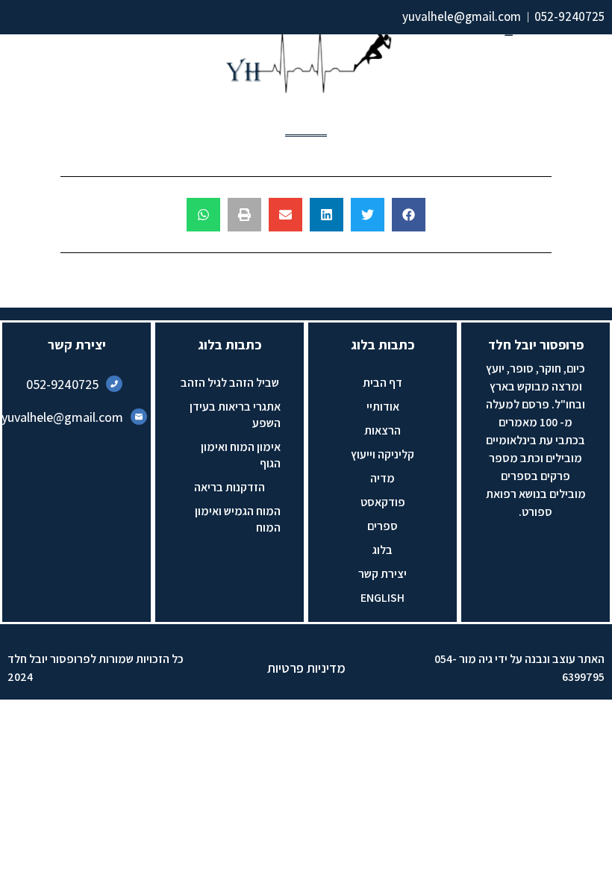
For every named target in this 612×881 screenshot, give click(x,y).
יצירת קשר (382, 574)
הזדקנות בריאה (229, 487)
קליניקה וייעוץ (382, 454)
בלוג (382, 550)
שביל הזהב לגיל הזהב (230, 382)
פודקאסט (382, 502)
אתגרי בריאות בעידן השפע (235, 415)
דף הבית (382, 382)
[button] (408, 214)
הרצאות (382, 430)
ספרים (382, 526)
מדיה (382, 478)
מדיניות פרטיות (306, 667)
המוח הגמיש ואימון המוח (238, 519)
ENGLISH (382, 598)
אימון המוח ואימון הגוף (241, 455)
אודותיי (382, 406)
